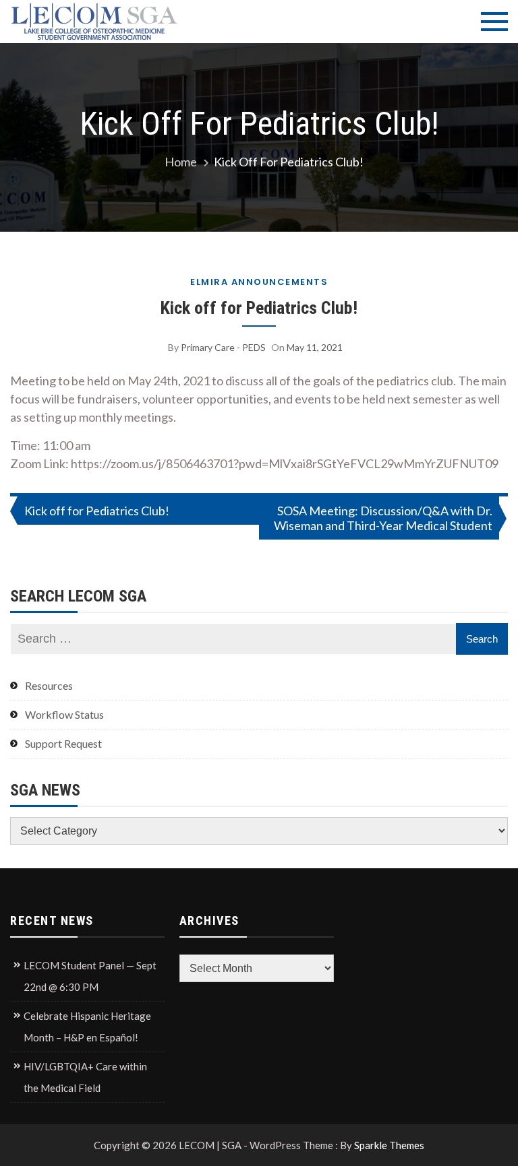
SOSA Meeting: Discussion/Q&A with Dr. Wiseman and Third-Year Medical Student (383, 518)
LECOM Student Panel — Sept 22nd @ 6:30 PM (90, 976)
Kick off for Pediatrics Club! (259, 308)
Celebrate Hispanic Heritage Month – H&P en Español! (87, 1026)
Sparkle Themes (389, 1145)
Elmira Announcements (259, 282)
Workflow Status (64, 714)
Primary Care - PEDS (223, 347)
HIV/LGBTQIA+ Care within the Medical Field (85, 1077)
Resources (49, 685)
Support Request (63, 743)
